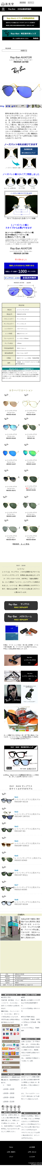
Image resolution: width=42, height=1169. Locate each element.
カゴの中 (32, 1157)
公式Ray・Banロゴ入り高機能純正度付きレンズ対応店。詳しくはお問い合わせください (21, 775)
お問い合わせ (32, 1152)
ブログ (11, 1157)
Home (11, 1147)
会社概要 (32, 1147)
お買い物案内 (11, 1152)
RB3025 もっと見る (21, 544)
